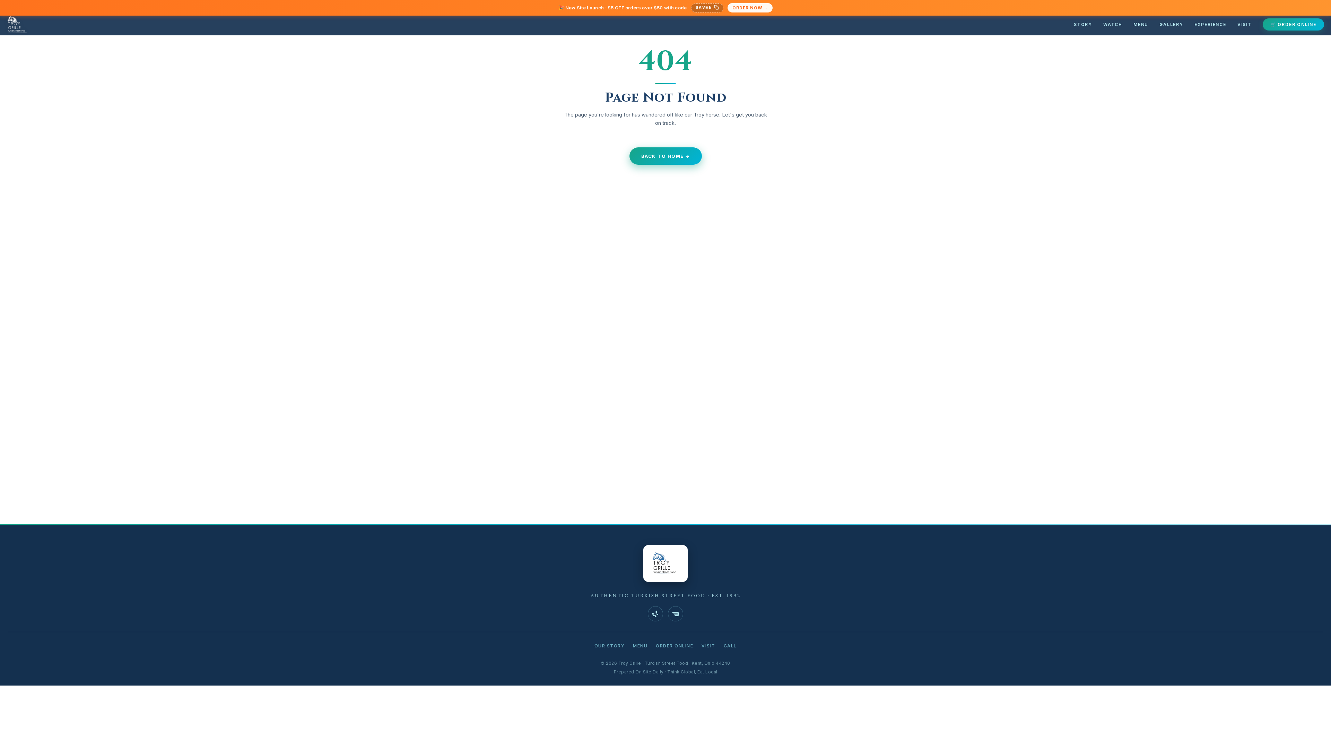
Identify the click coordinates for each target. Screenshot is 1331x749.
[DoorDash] (675, 613)
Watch (1112, 24)
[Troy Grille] (17, 24)
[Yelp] (655, 613)
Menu (1140, 24)
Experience (1210, 24)
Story (1083, 24)
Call (730, 645)
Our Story (609, 645)
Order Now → (750, 7)
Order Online (674, 645)
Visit (1244, 24)
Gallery (1171, 24)
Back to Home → (665, 156)
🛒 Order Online (1293, 24)
